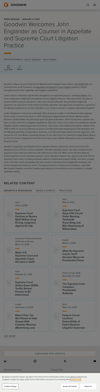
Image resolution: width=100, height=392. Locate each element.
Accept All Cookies (70, 386)
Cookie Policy (76, 379)
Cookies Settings (10, 386)
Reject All (88, 386)
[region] (50, 382)
